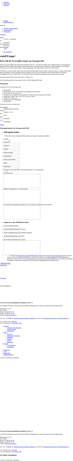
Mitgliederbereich (8, 22)
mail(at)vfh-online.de (10, 315)
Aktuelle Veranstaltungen (11, 28)
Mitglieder (10, 337)
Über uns (6, 5)
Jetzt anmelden (8, 52)
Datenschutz (7, 353)
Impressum (7, 350)
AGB (5, 351)
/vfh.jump (14, 321)
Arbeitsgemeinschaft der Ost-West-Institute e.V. (56, 318)
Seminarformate (8, 30)
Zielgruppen (7, 31)
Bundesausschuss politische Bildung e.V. (25, 318)
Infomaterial (10, 347)
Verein (5, 332)
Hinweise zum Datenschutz (54, 255)
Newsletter (3, 278)
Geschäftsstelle (11, 345)
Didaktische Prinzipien (13, 336)
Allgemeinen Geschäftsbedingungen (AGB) (30, 255)
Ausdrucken (3, 265)
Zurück (2, 124)
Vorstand (9, 339)
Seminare (6, 2)
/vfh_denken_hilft (16, 323)
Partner (9, 340)
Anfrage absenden (5, 263)
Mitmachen (7, 4)
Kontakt (6, 21)
